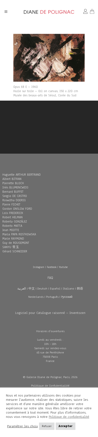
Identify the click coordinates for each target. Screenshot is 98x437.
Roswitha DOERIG (14, 200)
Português (52, 297)
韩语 (80, 288)
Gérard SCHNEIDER (14, 251)
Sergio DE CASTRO (14, 196)
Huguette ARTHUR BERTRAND (21, 175)
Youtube (63, 267)
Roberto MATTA (12, 226)
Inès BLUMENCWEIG (15, 187)
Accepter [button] (66, 426)
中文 (32, 288)
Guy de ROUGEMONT (15, 243)
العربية (21, 288)
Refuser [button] (47, 426)
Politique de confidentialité (69, 417)
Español (55, 288)
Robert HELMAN (12, 217)
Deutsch (42, 288)
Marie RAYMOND (13, 238)
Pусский (66, 297)
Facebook (51, 267)
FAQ (50, 277)
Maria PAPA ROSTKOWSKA (19, 234)
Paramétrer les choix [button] (22, 426)
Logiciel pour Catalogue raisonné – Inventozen (50, 313)
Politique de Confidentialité (50, 386)
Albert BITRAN (11, 179)
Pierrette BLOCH (13, 183)
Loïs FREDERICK (12, 213)
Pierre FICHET (11, 204)
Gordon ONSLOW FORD (17, 209)
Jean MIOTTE (10, 230)
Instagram (38, 267)
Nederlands (36, 297)
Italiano (68, 288)
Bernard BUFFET (13, 192)
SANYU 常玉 (10, 247)
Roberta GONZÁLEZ (14, 221)
